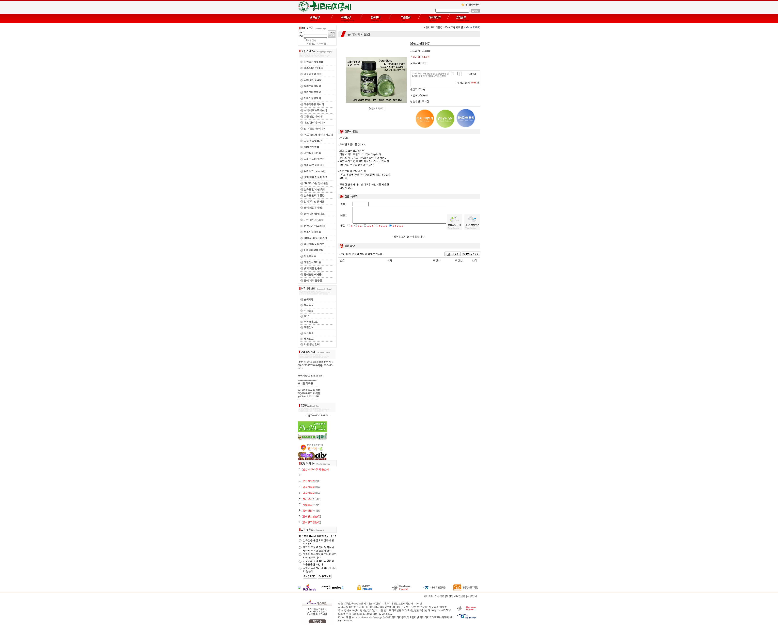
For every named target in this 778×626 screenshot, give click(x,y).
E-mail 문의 (316, 375)
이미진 (418, 603)
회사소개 (428, 596)
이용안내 (472, 596)
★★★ (370, 226)
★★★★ (382, 226)
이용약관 (440, 596)
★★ (360, 226)
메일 (348, 617)
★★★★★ (397, 226)
